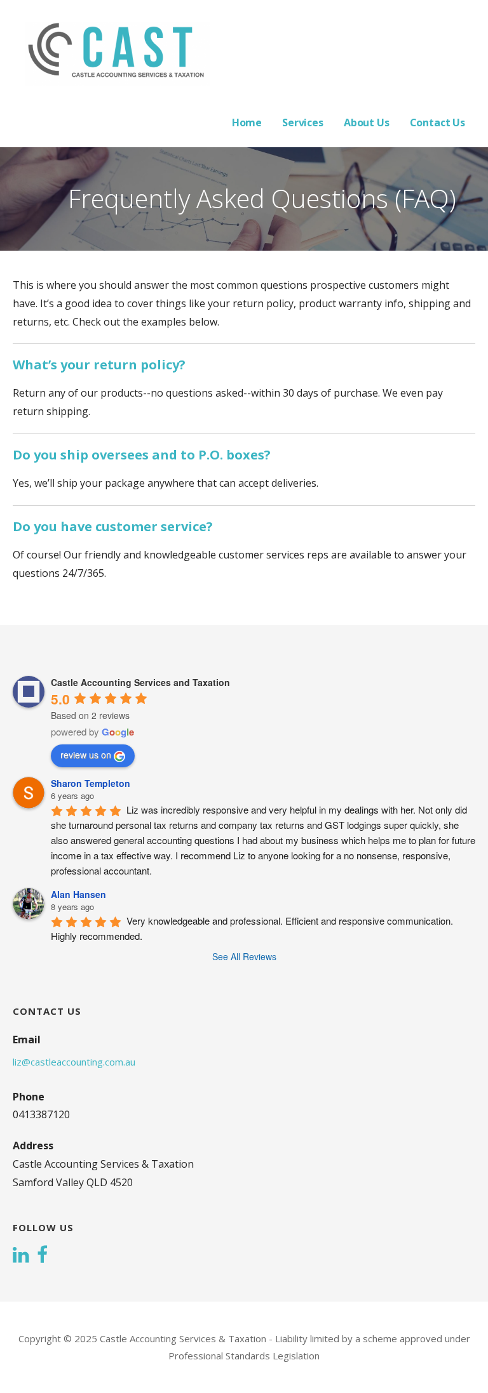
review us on (85, 754)
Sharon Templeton (90, 783)
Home (247, 122)
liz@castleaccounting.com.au (74, 1061)
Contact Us (437, 122)
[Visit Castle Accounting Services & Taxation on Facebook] (42, 1256)
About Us (367, 122)
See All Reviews (244, 956)
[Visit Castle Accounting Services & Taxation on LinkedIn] (21, 1256)
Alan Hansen (78, 894)
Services (302, 122)
